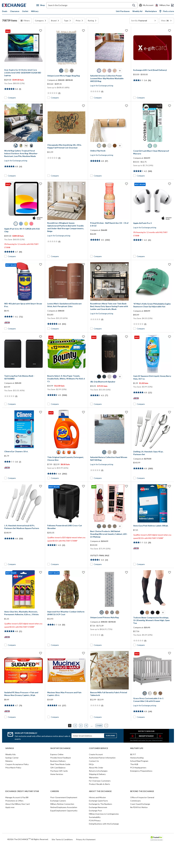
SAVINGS (9, 748)
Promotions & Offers (14, 800)
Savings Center (12, 757)
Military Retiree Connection (62, 804)
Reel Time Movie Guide (60, 764)
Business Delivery (58, 761)
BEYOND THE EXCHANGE (142, 791)
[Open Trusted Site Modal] (156, 838)
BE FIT (133, 754)
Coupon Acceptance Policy (17, 764)
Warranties (93, 777)
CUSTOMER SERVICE (98, 748)
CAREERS (54, 791)
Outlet (25, 11)
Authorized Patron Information (102, 757)
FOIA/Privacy (95, 820)
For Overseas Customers (100, 781)
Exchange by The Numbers (100, 804)
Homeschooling (137, 757)
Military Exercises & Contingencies (104, 814)
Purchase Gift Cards (59, 771)
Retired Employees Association (63, 807)
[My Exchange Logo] (19, 5)
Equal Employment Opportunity (63, 810)
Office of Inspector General (142, 797)
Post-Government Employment (63, 797)
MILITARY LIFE (136, 748)
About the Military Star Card (17, 804)
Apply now (9, 807)
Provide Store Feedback (60, 757)
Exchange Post (95, 810)
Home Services (56, 774)
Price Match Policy (13, 767)
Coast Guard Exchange (140, 804)
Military (34, 11)
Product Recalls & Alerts (99, 784)
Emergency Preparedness (141, 771)
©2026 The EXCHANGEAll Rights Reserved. (27, 839)
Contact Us (94, 761)
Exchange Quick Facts (98, 800)
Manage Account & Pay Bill (16, 797)
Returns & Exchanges (98, 771)
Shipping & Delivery (97, 774)
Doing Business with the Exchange (104, 824)
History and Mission (97, 797)
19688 (99, 725)
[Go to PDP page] (66, 47)
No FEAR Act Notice (139, 807)
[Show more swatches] (120, 71)
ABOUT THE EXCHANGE (100, 791)
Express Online (56, 754)
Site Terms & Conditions (62, 839)
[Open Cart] (172, 5)
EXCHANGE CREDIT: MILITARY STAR (22, 791)
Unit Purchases (123, 11)
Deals (4, 11)
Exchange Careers (58, 800)
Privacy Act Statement (86, 839)
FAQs (91, 764)
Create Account (96, 754)
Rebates (9, 761)
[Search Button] (133, 5)
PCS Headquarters (138, 767)
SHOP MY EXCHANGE (60, 748)
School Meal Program (139, 761)
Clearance (14, 11)
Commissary (135, 800)
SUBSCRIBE (110, 736)
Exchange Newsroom (98, 807)
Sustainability (95, 817)
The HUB (134, 764)
